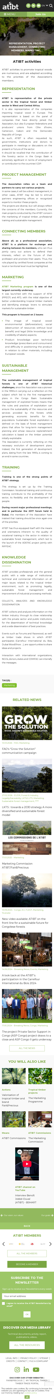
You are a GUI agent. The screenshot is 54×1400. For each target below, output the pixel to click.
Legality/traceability (11, 798)
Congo (17, 910)
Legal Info (12, 1358)
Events (33, 969)
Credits (10, 1361)
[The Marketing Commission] (40, 1119)
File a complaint (38, 1361)
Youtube (6, 913)
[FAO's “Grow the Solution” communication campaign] (27, 723)
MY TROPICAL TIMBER (37, 1380)
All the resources (27, 1345)
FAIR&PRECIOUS (14, 1380)
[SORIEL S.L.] (32, 1244)
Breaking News (21, 969)
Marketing (9, 685)
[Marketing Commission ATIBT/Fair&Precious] (27, 838)
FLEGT (29, 910)
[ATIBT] (11, 6)
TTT (37, 801)
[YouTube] (36, 1371)
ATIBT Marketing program (17, 286)
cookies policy (30, 1393)
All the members (27, 1253)
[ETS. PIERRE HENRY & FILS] (21, 1244)
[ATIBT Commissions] (14, 1119)
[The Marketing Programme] (40, 1076)
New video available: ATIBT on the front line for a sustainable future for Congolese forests (25, 922)
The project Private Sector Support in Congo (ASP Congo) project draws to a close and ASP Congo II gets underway (27, 1035)
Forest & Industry (29, 795)
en (43, 5)
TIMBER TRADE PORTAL (27, 1383)
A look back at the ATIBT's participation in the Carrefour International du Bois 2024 (21, 979)
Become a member (27, 1264)
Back (27, 1226)
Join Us (40, 14)
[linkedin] (26, 1371)
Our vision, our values (13, 1215)
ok (27, 1397)
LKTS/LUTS (27, 798)
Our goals (45, 1215)
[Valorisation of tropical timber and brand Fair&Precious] (14, 1076)
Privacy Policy (28, 1358)
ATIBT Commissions (14, 1138)
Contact (22, 1361)
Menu (10, 14)
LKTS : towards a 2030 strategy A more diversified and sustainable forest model (27, 811)
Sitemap (43, 1358)
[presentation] (3, 1244)
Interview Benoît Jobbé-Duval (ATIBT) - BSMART (25, 1199)
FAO (16, 743)
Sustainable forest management (18, 801)
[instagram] (17, 1371)
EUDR (17, 795)
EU (23, 910)
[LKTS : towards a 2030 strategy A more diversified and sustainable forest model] (27, 776)
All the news (27, 1048)
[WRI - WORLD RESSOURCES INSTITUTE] (11, 1244)
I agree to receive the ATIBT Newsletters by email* (29, 1304)
